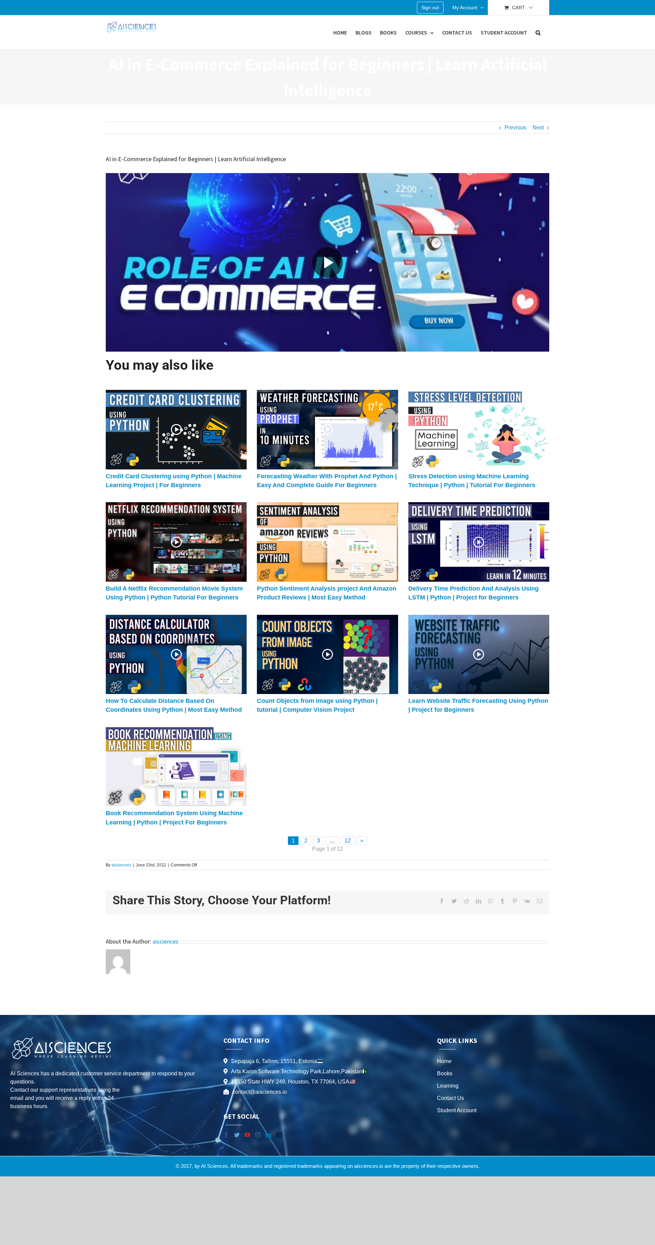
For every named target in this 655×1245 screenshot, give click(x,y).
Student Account (457, 1110)
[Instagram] (258, 1134)
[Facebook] (226, 1134)
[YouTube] (247, 1134)
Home (444, 1061)
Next (538, 127)
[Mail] (279, 1134)
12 (348, 841)
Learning (447, 1086)
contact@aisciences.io (259, 1092)
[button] (538, 32)
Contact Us (450, 1098)
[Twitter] (236, 1134)
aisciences (121, 865)
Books (444, 1073)
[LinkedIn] (268, 1134)
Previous (515, 127)
